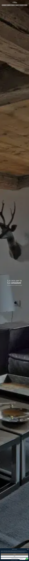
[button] (27, 549)
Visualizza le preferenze (14, 558)
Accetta (14, 554)
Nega (14, 556)
